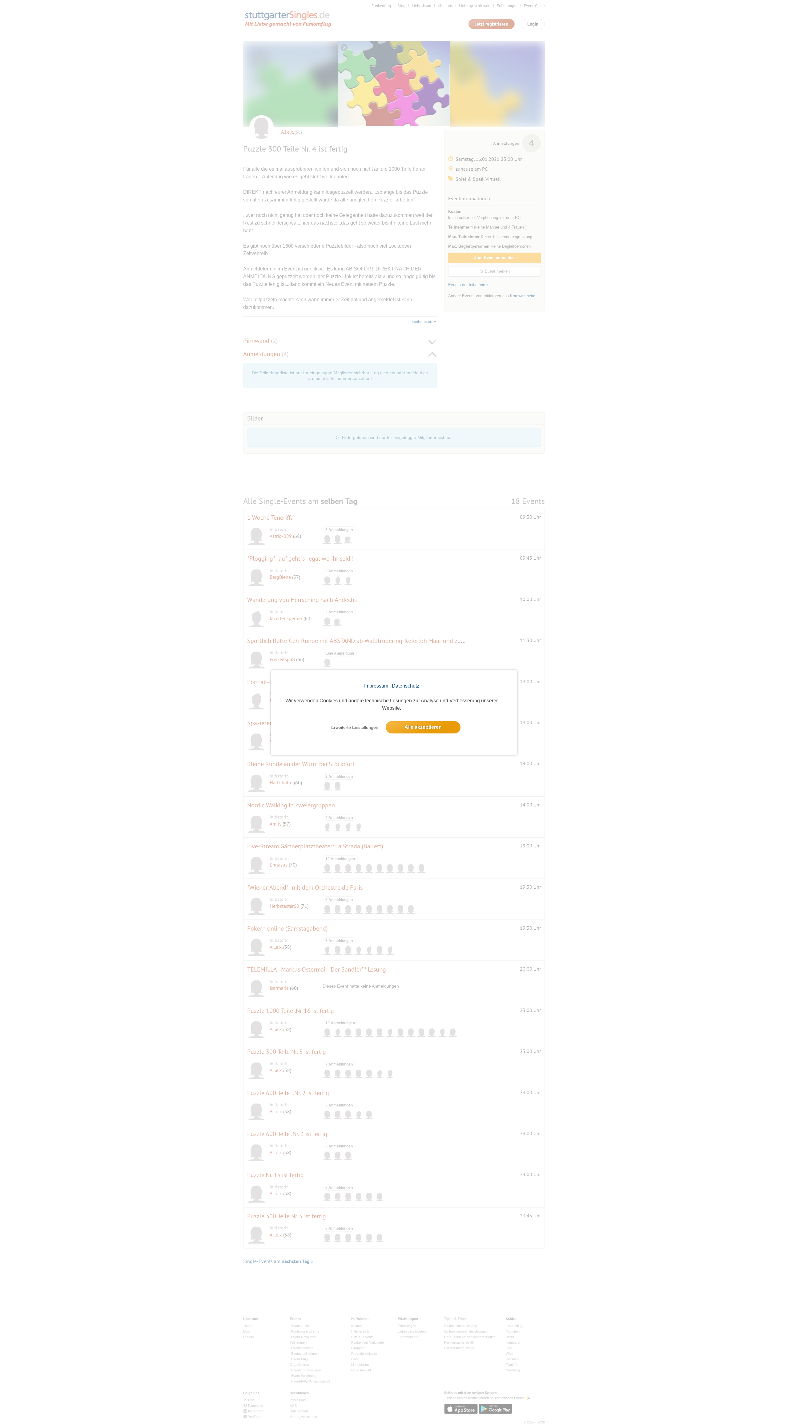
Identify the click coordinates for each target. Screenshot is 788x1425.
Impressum (376, 685)
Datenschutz (405, 685)
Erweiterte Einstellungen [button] (354, 727)
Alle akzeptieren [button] (423, 727)
